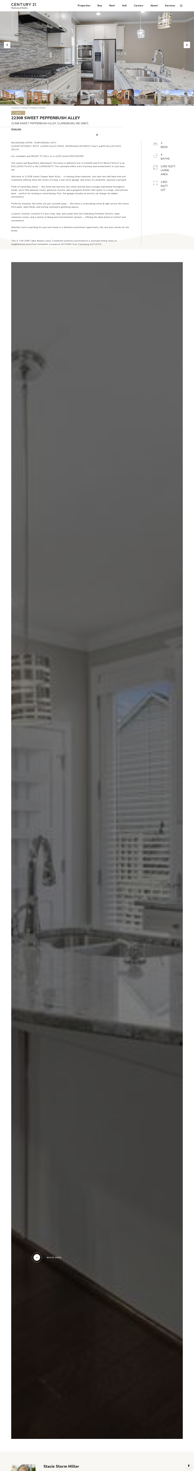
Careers (138, 5)
